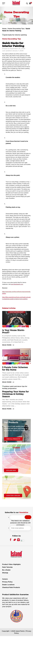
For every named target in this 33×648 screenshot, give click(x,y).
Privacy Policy (7, 582)
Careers (5, 579)
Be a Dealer (6, 570)
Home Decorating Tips (16, 28)
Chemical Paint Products (11, 587)
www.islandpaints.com (17, 284)
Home (4, 28)
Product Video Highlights (11, 564)
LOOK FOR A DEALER (13, 495)
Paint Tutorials (7, 567)
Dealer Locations (8, 584)
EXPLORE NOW (11, 470)
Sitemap (5, 573)
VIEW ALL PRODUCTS (13, 439)
